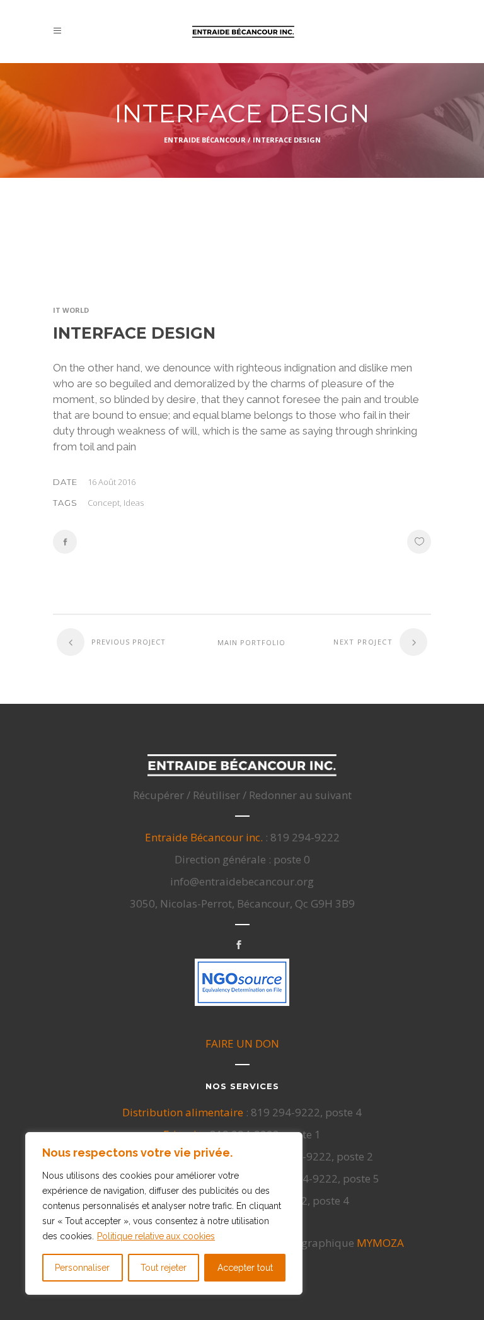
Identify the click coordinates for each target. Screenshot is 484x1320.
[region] (163, 1213)
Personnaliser (82, 1268)
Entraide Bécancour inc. (204, 837)
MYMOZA (380, 1242)
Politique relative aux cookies (156, 1236)
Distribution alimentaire (182, 1112)
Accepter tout (245, 1268)
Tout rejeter (164, 1268)
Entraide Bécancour (205, 139)
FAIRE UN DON (242, 1043)
